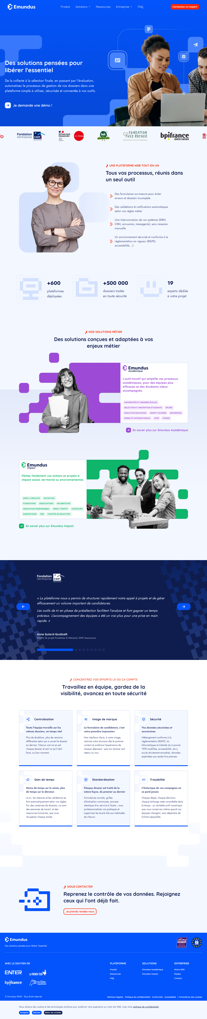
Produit (65, 6)
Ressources (103, 6)
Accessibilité (170, 997)
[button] (23, 606)
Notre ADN (179, 969)
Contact (178, 978)
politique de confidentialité (146, 1006)
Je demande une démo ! (32, 105)
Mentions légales (115, 997)
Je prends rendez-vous (80, 911)
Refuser (37, 1012)
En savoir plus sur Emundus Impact (50, 526)
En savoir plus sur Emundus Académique (160, 430)
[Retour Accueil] (22, 7)
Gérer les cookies (53, 1012)
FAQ (140, 6)
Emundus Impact (150, 974)
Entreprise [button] (122, 6)
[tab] (55, 650)
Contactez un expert (184, 6)
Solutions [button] (81, 6)
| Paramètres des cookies (190, 997)
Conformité (157, 997)
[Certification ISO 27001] (182, 942)
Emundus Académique (152, 969)
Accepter (24, 1012)
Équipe (177, 974)
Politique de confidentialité (137, 997)
